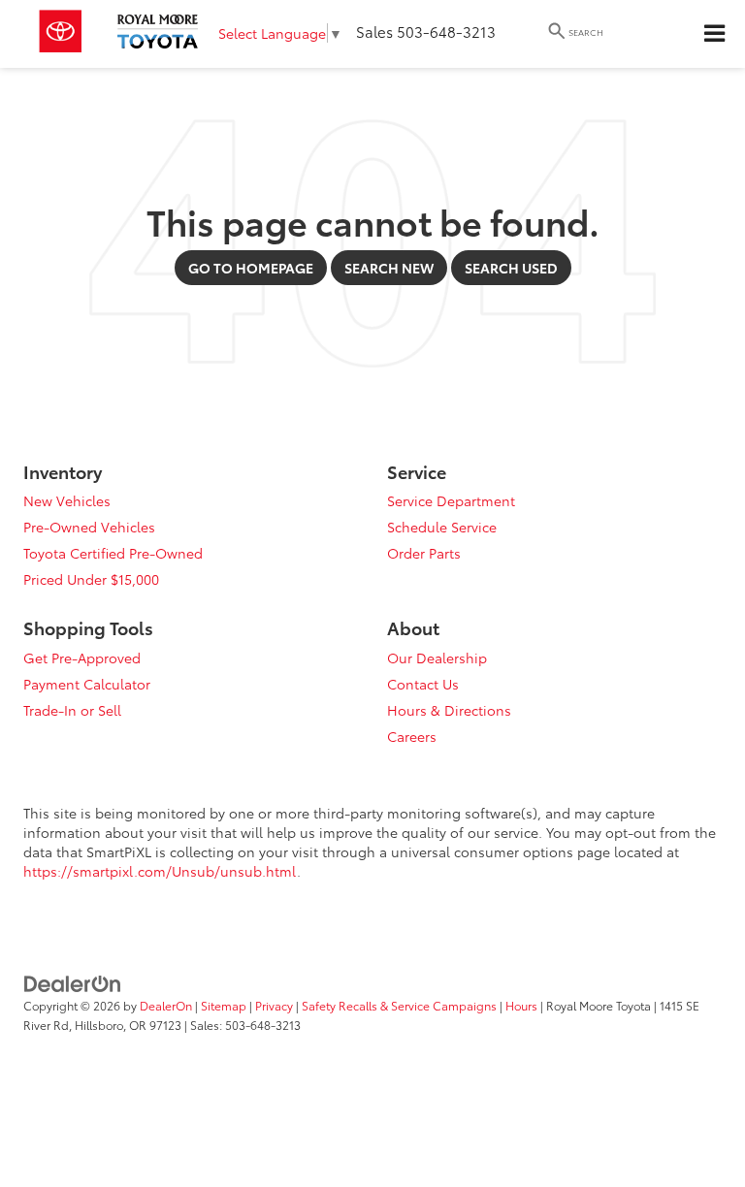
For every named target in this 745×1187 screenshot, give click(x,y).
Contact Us (423, 683)
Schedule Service (442, 526)
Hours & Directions (449, 710)
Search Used (511, 267)
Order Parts (424, 552)
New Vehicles (67, 500)
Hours (521, 1005)
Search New (389, 267)
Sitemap (223, 1005)
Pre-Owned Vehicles (89, 526)
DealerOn (166, 1005)
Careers (412, 736)
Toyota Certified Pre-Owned (113, 552)
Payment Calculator (86, 683)
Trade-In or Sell (72, 710)
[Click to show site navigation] (714, 34)
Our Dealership (437, 657)
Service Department (451, 500)
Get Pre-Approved (82, 657)
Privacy (274, 1005)
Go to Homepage (250, 267)
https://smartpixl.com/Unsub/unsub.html (160, 871)
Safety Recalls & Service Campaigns (399, 1005)
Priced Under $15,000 (91, 579)
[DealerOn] (72, 981)
